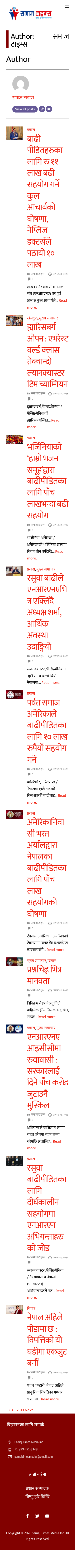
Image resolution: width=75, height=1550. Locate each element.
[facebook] (27, 1516)
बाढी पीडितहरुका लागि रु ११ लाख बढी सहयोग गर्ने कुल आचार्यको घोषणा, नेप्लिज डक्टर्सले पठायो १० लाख (44, 202)
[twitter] (37, 1516)
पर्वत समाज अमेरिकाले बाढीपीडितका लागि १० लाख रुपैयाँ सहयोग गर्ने (47, 731)
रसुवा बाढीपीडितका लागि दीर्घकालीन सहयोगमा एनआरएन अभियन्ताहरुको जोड (46, 1208)
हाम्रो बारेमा (37, 1474)
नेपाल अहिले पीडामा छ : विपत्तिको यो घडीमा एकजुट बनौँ (47, 1340)
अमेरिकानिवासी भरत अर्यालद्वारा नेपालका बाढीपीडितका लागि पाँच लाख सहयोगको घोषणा (46, 868)
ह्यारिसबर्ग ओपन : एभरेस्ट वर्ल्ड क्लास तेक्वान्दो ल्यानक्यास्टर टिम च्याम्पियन (47, 356)
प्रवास (31, 129)
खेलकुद (32, 318)
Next (29, 1410)
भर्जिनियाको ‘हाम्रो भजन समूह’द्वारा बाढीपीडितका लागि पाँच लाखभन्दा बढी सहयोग (47, 481)
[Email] (49, 109)
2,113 (20, 1410)
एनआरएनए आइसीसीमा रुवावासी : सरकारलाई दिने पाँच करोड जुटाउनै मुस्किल (47, 1071)
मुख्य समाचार (48, 318)
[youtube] (47, 1516)
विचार (52, 960)
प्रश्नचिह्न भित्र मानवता (44, 975)
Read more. (50, 682)
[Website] (42, 109)
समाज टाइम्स (23, 98)
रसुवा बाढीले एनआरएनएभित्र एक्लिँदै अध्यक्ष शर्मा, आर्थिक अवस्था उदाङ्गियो (47, 612)
